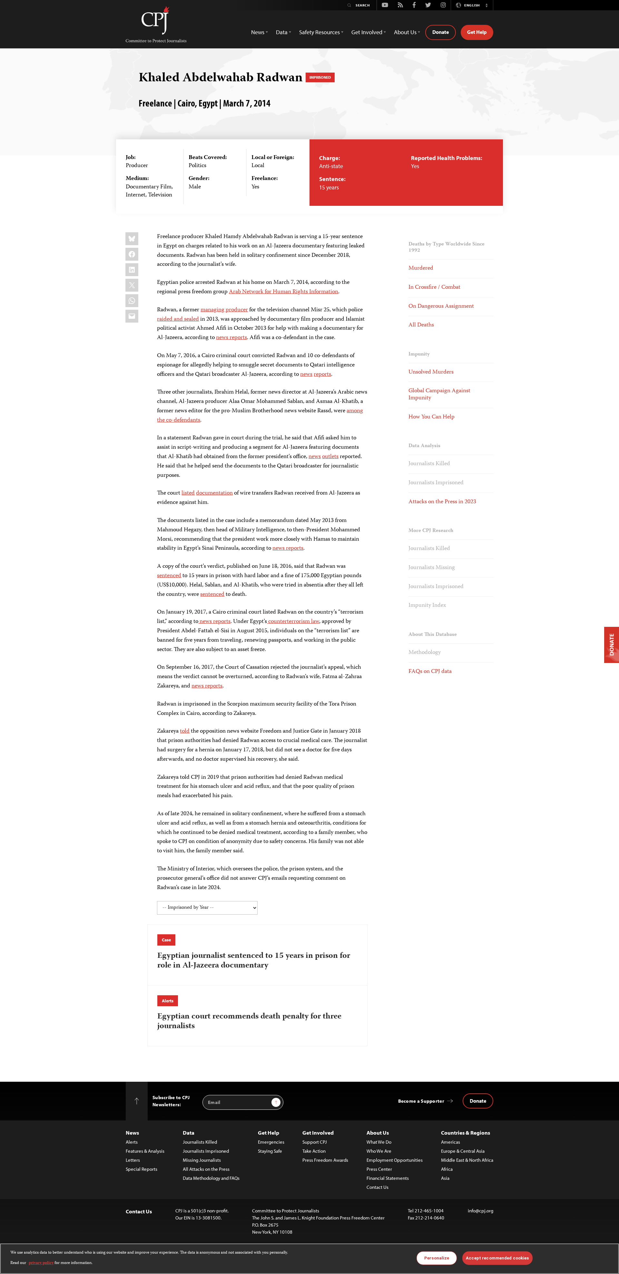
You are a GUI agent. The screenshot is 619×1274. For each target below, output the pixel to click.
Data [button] (282, 32)
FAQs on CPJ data (430, 672)
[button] (486, 5)
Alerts (167, 1001)
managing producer (224, 310)
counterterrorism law (293, 622)
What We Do (379, 1142)
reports (322, 374)
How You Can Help (431, 417)
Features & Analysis (145, 1151)
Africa (447, 1169)
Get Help (477, 32)
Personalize (436, 1258)
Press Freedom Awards (325, 1160)
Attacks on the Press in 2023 (442, 502)
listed (188, 493)
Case (166, 940)
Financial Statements (388, 1178)
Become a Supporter (421, 1101)
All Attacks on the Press (206, 1169)
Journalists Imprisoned (436, 483)
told (185, 731)
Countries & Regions (465, 1132)
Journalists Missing (431, 568)
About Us (378, 1132)
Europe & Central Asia (463, 1151)
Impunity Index (427, 605)
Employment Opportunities (395, 1160)
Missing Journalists (202, 1160)
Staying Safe (270, 1151)
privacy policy (41, 1263)
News (132, 1132)
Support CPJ (314, 1142)
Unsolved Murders (431, 372)
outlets (330, 457)
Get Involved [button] (366, 32)
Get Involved (318, 1132)
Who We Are (379, 1151)
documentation (214, 493)
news (306, 374)
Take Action (314, 1151)
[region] (309, 1258)
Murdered (420, 268)
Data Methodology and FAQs (211, 1178)
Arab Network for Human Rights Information (283, 292)
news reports (231, 338)
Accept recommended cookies (497, 1258)
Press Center (379, 1169)
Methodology (424, 652)
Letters (133, 1160)
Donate (440, 32)
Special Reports (141, 1169)
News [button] (257, 32)
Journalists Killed (429, 464)
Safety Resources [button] (319, 32)
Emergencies (271, 1142)
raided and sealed (178, 319)
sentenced (169, 576)
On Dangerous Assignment (441, 306)
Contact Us (377, 1187)
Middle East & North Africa (467, 1160)
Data (188, 1132)
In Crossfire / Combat (434, 287)
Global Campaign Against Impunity (439, 394)
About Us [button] (405, 32)
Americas (450, 1142)
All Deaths (421, 325)
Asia (445, 1178)
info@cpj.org (480, 1211)
